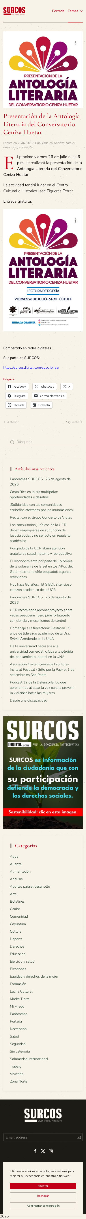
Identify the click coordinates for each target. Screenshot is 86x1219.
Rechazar (43, 1196)
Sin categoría (20, 1051)
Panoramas (18, 1014)
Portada (58, 11)
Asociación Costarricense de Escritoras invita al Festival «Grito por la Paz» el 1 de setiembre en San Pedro (42, 669)
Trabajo (15, 1066)
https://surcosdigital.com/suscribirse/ (31, 367)
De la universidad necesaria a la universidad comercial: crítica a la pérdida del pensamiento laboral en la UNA (41, 651)
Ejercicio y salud (22, 961)
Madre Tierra (19, 999)
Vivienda (16, 1074)
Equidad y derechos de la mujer (34, 976)
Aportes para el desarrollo (30, 886)
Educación (18, 954)
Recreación (18, 1029)
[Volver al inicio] (14, 11)
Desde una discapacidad (28, 700)
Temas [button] (73, 11)
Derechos (17, 946)
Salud (14, 1036)
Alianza (16, 864)
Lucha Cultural (21, 991)
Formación (26, 147)
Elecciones (18, 969)
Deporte (16, 939)
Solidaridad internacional (29, 1059)
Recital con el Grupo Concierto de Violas (41, 517)
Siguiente (72, 422)
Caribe (15, 909)
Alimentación (20, 871)
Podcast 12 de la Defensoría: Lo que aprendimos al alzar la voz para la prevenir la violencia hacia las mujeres (42, 687)
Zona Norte (18, 1081)
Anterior (13, 422)
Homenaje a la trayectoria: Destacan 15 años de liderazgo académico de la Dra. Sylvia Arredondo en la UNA (40, 633)
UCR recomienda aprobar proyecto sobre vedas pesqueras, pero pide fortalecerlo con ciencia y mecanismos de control (41, 615)
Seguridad (18, 1044)
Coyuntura (18, 924)
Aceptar (43, 1186)
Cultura (15, 931)
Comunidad (19, 916)
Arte (13, 894)
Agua (14, 856)
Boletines (17, 901)
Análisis (16, 879)
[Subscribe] (79, 1137)
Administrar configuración (43, 1206)
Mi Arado (17, 1006)
